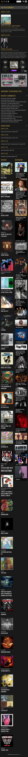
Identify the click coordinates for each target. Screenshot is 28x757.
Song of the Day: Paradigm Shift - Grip (7, 115)
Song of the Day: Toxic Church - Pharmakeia (8, 98)
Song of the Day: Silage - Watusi (6, 150)
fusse (19, 754)
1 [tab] (2, 85)
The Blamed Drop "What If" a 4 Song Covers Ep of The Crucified (12, 105)
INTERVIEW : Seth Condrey (6, 49)
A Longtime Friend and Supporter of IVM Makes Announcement (11, 120)
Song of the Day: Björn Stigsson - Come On (8, 137)
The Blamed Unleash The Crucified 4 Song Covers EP (10, 121)
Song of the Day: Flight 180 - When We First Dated (9, 108)
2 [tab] (3, 85)
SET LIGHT (19, 1)
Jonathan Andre (4, 27)
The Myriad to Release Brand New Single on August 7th (10, 106)
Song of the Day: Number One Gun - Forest (8, 118)
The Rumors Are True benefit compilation (8, 111)
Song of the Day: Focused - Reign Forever (8, 100)
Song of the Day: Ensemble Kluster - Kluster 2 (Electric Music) (11, 116)
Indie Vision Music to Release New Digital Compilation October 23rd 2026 (13, 101)
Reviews (9, 27)
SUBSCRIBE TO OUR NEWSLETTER (11, 91)
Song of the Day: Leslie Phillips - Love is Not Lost (9, 113)
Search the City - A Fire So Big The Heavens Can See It (10, 103)
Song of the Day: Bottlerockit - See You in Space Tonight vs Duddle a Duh (13, 110)
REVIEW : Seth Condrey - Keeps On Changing (10, 26)
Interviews (10, 50)
